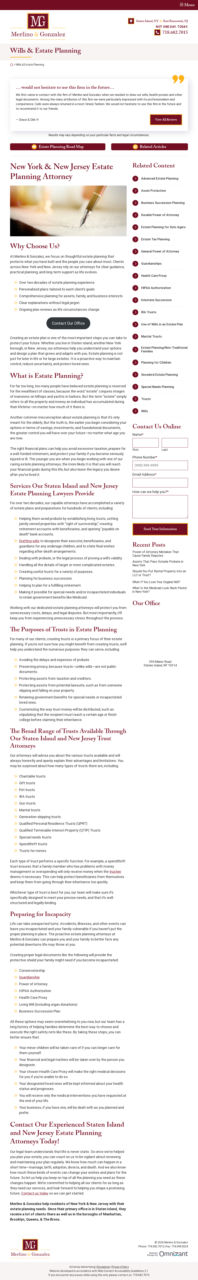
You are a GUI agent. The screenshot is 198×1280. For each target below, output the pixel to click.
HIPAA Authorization (156, 288)
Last (165, 450)
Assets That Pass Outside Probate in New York (157, 563)
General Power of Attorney (160, 251)
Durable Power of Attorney (160, 215)
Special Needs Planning (157, 387)
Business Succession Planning (163, 203)
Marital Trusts (151, 336)
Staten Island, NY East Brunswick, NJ (162, 21)
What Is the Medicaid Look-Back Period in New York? (159, 590)
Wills (144, 411)
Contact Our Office (68, 323)
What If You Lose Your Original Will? (156, 582)
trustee (115, 872)
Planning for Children (156, 362)
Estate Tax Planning (155, 239)
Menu (189, 5)
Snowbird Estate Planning (159, 375)
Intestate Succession (156, 300)
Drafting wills (29, 541)
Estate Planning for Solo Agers (163, 227)
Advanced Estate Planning (159, 178)
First (135, 450)
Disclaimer (103, 1266)
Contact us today (34, 1193)
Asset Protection (153, 191)
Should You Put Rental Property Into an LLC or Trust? (159, 573)
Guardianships (151, 263)
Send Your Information (160, 529)
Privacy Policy (120, 1266)
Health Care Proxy (154, 276)
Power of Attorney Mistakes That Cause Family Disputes (155, 553)
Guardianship (29, 977)
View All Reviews (166, 119)
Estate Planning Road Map (68, 147)
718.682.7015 (175, 32)
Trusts (146, 399)
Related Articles (164, 147)
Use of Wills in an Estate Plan (162, 324)
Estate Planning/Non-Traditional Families (164, 349)
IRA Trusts (148, 312)
